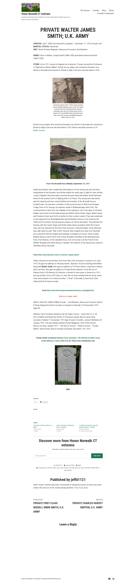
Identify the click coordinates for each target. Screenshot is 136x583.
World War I (95, 468)
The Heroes (85, 10)
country (49, 468)
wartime (88, 468)
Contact (96, 10)
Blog (104, 10)
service (77, 468)
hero (61, 468)
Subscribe (96, 456)
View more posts (81, 488)
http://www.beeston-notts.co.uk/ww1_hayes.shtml (58, 255)
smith (82, 468)
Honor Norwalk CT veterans (35, 13)
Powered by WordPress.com (51, 579)
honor (66, 468)
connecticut (42, 468)
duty (58, 468)
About (111, 10)
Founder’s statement (105, 13)
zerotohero (68, 470)
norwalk (71, 468)
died (54, 468)
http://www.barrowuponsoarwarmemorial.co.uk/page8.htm (70, 290)
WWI (79, 465)
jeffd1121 (59, 465)
